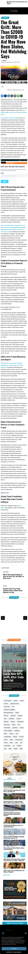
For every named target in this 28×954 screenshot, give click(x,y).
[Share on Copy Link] (21, 96)
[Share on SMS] (18, 96)
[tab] (9, 778)
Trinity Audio (15, 90)
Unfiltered (6, 857)
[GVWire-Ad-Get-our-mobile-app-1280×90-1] (14, 160)
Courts (5, 4)
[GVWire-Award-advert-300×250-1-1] (14, 898)
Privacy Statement (17, 952)
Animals (5, 869)
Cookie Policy (9, 952)
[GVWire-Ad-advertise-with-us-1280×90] (14, 83)
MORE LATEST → (7, 875)
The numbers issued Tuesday (10, 118)
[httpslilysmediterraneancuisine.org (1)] (14, 775)
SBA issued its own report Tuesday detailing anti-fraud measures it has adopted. (12, 365)
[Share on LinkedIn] (8, 96)
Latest (4, 620)
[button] (25, 933)
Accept (14, 948)
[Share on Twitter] (5, 96)
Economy (5, 17)
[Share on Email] (15, 96)
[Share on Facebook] (2, 96)
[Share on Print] (11, 96)
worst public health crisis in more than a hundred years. (14, 112)
